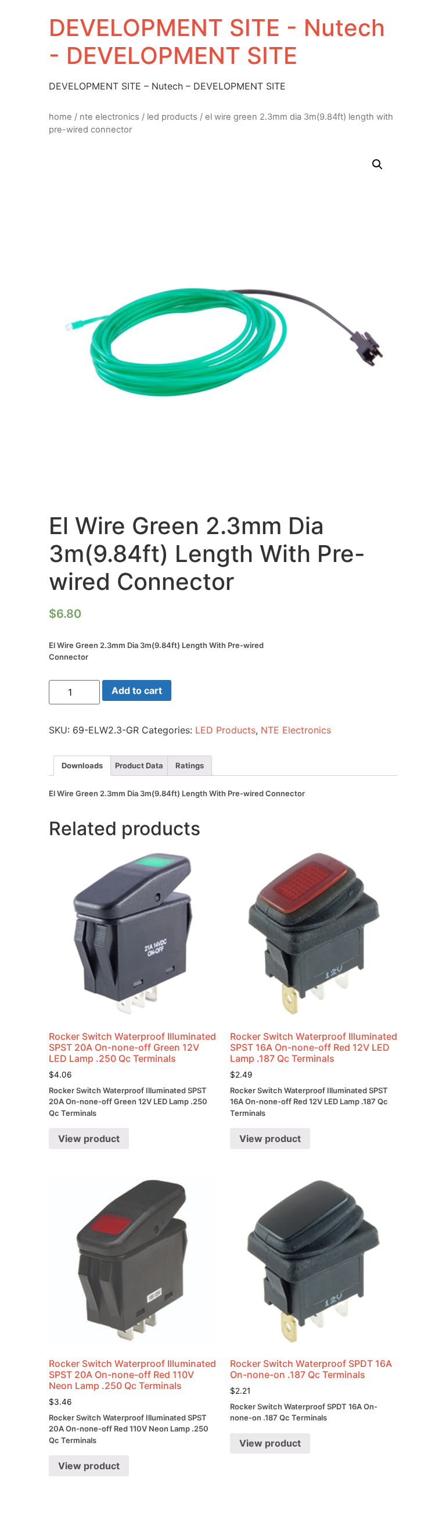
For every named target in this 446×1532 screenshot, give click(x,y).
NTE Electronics (109, 117)
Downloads (82, 765)
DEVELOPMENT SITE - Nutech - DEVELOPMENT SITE (217, 41)
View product (89, 1138)
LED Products (172, 117)
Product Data (139, 765)
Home (60, 117)
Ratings (189, 765)
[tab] (82, 766)
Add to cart (137, 690)
